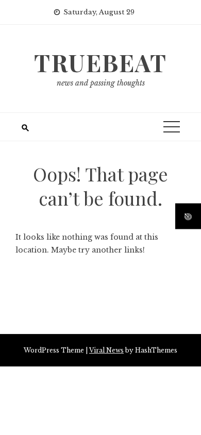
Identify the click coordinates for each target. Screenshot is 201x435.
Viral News (106, 350)
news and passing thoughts (101, 83)
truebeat (100, 62)
